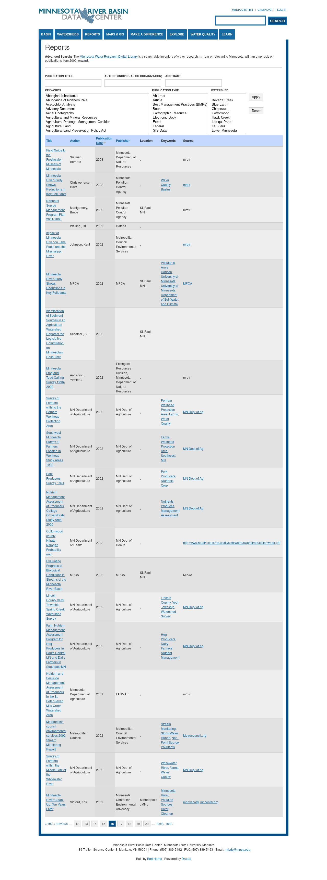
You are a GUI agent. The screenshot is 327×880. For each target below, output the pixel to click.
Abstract (173, 76)
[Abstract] (180, 96)
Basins (165, 189)
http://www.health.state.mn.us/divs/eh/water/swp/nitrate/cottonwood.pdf (231, 542)
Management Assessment (170, 512)
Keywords (53, 90)
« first (48, 823)
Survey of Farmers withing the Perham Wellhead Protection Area (53, 412)
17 (121, 823)
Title (49, 140)
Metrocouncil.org (194, 735)
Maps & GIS (115, 34)
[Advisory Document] (97, 109)
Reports (92, 34)
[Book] (180, 109)
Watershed (219, 90)
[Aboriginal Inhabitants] (97, 96)
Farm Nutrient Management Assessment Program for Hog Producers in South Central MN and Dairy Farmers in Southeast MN (56, 646)
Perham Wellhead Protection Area (168, 407)
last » (170, 823)
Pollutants (168, 262)
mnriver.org (191, 802)
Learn (227, 34)
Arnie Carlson (166, 269)
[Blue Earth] (228, 105)
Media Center (242, 9)
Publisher (123, 140)
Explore (177, 34)
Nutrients (167, 480)
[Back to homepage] (83, 22)
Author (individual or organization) (133, 76)
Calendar (265, 9)
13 (86, 823)
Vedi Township (169, 604)
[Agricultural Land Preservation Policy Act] (97, 131)
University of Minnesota (169, 278)
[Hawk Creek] (228, 118)
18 (129, 823)
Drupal (186, 858)
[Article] (180, 100)
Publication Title (59, 76)
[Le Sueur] (228, 126)
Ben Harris (154, 858)
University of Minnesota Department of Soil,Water (169, 292)
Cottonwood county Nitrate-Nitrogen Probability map (54, 542)
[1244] (228, 96)
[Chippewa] (228, 109)
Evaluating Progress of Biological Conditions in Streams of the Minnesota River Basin (56, 575)
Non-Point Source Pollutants (170, 742)
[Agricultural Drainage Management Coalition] (97, 122)
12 (77, 823)
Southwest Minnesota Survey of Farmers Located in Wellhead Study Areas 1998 (54, 448)
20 (147, 823)
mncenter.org (209, 802)
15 (103, 823)
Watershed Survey (168, 613)
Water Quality (203, 34)
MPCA (187, 283)
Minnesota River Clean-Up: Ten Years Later (56, 802)
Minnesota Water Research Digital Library (109, 56)
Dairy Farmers (166, 645)
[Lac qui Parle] (228, 122)
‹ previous (61, 823)
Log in (281, 9)
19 (138, 823)
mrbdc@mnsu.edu (237, 849)
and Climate (169, 304)
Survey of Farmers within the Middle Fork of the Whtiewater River (56, 770)
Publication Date (104, 140)
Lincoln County (166, 599)
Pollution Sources (167, 801)
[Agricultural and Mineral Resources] (97, 118)
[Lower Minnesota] (228, 131)
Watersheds (68, 34)
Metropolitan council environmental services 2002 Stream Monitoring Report (56, 735)
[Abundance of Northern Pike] (97, 100)
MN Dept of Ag (193, 412)
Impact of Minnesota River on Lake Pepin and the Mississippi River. (56, 244)
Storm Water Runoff (169, 735)
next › (160, 823)
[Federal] (180, 126)
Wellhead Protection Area (168, 446)
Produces (167, 506)
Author (75, 140)
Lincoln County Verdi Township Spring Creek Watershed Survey (55, 606)
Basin (46, 34)
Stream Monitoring (168, 726)
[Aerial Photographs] (97, 113)
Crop (164, 485)
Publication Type (165, 90)
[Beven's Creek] (228, 100)
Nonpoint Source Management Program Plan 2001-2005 (55, 209)
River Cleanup (167, 811)
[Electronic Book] (180, 118)
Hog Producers (168, 636)
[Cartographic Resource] (180, 113)
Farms (173, 414)
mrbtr (186, 184)
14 (95, 823)
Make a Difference (147, 34)
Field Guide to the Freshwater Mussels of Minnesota (56, 159)
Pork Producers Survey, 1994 (55, 478)
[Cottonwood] (228, 113)
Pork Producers (168, 473)
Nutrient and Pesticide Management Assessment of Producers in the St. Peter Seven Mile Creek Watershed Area (55, 694)
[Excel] (180, 122)
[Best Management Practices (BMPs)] (180, 105)
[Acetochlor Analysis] (97, 105)
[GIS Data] (180, 131)
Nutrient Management (170, 655)
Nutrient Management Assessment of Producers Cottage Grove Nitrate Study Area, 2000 (55, 508)
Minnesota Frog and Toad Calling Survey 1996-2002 (55, 377)
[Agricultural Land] (97, 126)
